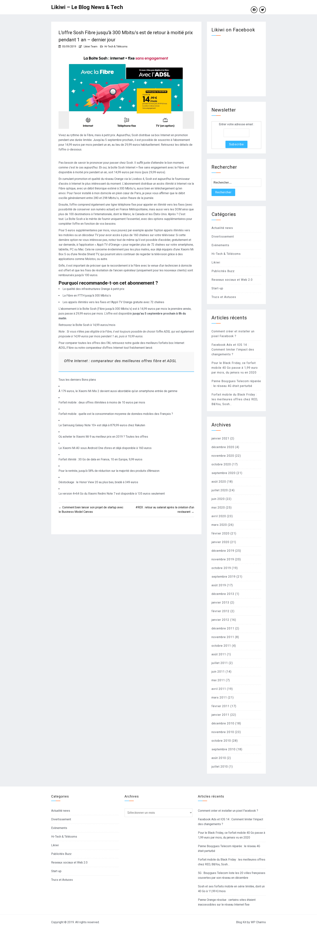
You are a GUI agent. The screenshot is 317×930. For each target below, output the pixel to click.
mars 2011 (219, 697)
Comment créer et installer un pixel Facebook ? (228, 810)
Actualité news (222, 228)
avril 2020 (219, 516)
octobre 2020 (221, 464)
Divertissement (223, 236)
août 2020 (219, 481)
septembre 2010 (224, 749)
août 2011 (219, 654)
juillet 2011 (220, 663)
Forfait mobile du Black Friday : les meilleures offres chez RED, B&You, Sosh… (235, 399)
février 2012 (220, 611)
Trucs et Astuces (224, 297)
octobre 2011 (221, 645)
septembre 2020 (224, 473)
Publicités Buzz (223, 271)
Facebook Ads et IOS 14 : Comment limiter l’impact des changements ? (233, 349)
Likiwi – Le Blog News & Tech (87, 7)
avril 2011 (219, 689)
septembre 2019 (224, 576)
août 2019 (219, 585)
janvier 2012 (220, 620)
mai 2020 (218, 507)
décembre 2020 (223, 447)
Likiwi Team (90, 46)
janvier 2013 (220, 602)
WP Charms (258, 922)
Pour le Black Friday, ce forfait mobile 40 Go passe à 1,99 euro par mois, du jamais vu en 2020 (235, 367)
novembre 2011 (223, 637)
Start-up (217, 288)
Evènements (220, 245)
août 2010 (219, 758)
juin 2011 (218, 671)
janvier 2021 (220, 438)
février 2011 (220, 706)
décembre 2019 (223, 550)
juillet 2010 (220, 766)
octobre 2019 (221, 568)
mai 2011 (218, 680)
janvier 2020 (220, 542)
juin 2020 (218, 499)
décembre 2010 (223, 723)
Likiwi (216, 262)
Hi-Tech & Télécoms (116, 46)
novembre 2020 (223, 455)
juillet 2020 (220, 490)
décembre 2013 (223, 594)
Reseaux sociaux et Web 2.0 (232, 279)
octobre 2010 (221, 740)
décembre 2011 (223, 628)
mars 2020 (219, 525)
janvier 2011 (220, 715)
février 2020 (220, 533)
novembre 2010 (223, 732)
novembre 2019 (223, 559)
